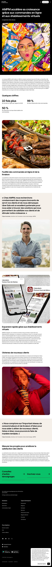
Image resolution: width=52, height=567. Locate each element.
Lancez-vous (45, 2)
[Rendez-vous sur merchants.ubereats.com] (5, 2)
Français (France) (7, 544)
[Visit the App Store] (15, 551)
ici (43, 559)
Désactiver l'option (42, 563)
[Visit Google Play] (6, 552)
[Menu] (50, 2)
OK (48, 563)
